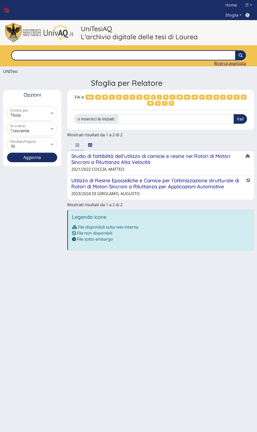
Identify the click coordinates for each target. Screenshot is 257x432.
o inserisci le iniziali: (96, 119)
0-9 (90, 97)
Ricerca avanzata (230, 63)
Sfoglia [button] (231, 15)
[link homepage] (8, 10)
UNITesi (10, 71)
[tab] (77, 145)
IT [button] (247, 5)
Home (231, 5)
